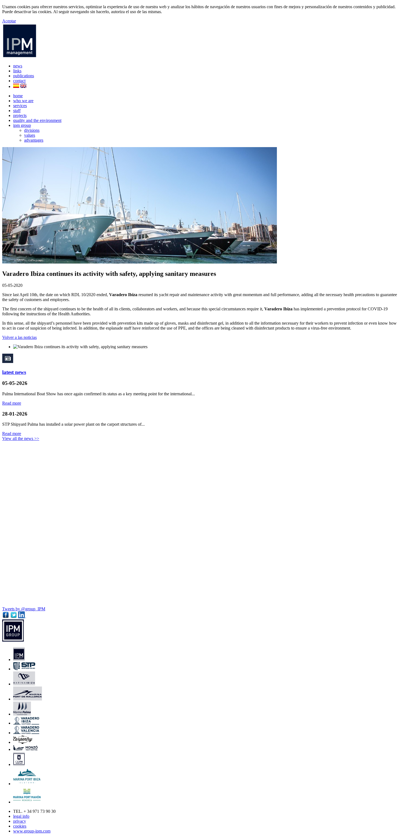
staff (17, 110)
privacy (19, 821)
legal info (21, 816)
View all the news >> (20, 438)
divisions (31, 130)
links (17, 70)
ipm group (22, 125)
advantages (33, 140)
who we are (23, 100)
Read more (11, 403)
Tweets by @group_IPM (23, 609)
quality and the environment (37, 120)
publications (23, 75)
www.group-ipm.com (31, 831)
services (20, 105)
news (17, 66)
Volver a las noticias (19, 337)
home (18, 95)
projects (20, 115)
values (29, 135)
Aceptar (9, 21)
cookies (19, 826)
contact (19, 80)
